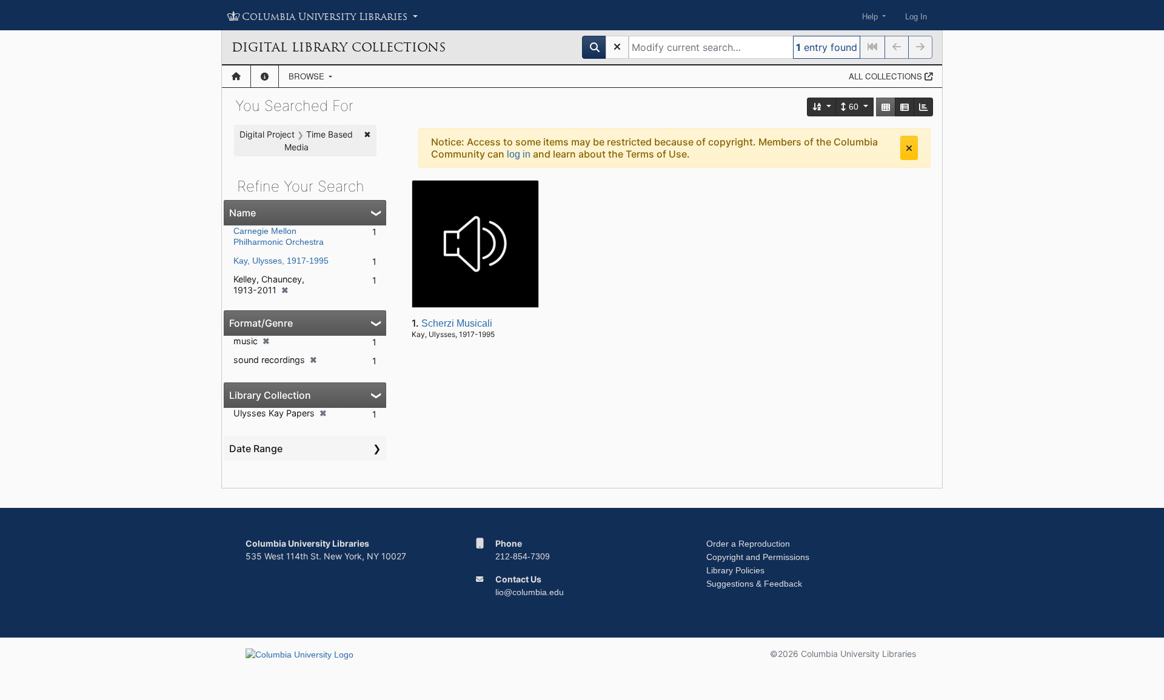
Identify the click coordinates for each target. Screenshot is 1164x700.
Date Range (256, 448)
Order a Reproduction (748, 543)
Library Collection (270, 395)
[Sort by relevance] (822, 107)
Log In (916, 16)
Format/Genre (261, 323)
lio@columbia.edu (529, 592)
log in (518, 154)
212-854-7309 (522, 556)
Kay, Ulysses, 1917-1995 (281, 260)
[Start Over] (617, 47)
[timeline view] (923, 107)
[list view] (904, 107)
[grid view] (885, 107)
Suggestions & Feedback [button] (754, 583)
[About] (264, 76)
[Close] (909, 148)
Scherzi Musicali (456, 323)
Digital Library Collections (339, 47)
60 (853, 107)
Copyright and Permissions (757, 557)
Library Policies (735, 570)
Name (242, 213)
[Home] (236, 76)
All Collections (887, 76)
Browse (308, 76)
